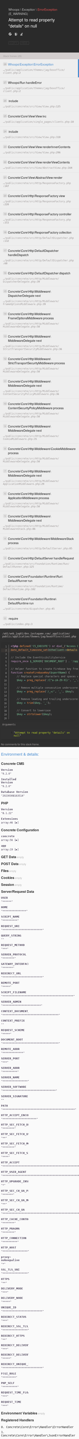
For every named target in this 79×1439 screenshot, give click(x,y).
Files (5, 870)
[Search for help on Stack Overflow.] (21, 34)
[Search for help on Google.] (10, 34)
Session (7, 884)
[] (10, 822)
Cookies (7, 877)
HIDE (24, 43)
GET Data (8, 856)
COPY (13, 43)
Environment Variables (19, 1413)
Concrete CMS (12, 763)
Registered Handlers (17, 1420)
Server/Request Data (17, 891)
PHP (4, 803)
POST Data (10, 863)
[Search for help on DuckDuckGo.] (15, 34)
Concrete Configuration (20, 829)
